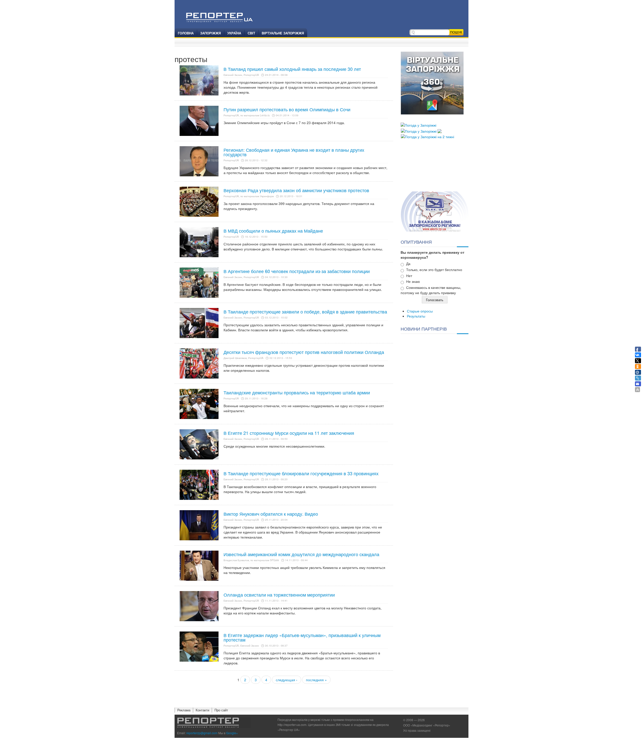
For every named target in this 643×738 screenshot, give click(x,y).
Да (408, 263)
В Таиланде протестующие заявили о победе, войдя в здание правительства (305, 311)
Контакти (202, 710)
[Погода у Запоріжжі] (418, 124)
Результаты (416, 316)
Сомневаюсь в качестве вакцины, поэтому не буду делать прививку (431, 290)
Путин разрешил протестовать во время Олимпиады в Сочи (287, 109)
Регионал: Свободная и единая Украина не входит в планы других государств (294, 151)
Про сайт (221, 710)
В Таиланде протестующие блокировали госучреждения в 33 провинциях (301, 473)
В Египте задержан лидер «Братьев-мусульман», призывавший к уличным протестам (302, 637)
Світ (251, 33)
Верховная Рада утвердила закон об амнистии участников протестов (296, 190)
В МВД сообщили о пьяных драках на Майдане (273, 230)
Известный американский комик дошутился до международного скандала (301, 554)
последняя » (316, 679)
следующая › (286, 679)
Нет (409, 275)
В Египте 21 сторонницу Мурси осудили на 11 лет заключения (289, 433)
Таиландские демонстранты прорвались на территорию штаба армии (297, 392)
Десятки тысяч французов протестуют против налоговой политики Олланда (304, 352)
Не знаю (413, 281)
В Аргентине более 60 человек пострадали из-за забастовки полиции (297, 271)
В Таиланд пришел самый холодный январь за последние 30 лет (292, 69)
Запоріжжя (210, 33)
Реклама (183, 710)
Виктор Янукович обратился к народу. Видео (271, 513)
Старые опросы (420, 310)
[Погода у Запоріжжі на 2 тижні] (427, 136)
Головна (186, 33)
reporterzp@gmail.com (202, 733)
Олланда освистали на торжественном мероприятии (279, 594)
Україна (234, 33)
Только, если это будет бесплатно (434, 269)
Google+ (232, 733)
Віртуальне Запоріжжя (283, 33)
